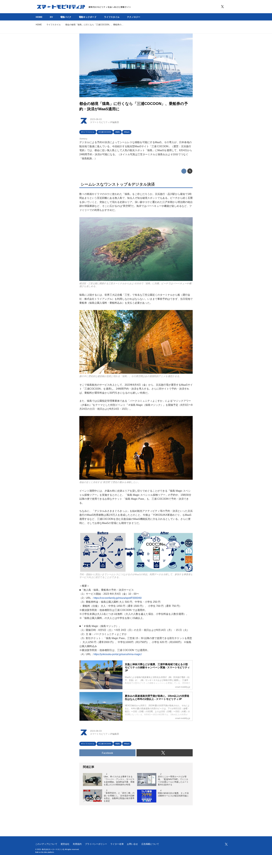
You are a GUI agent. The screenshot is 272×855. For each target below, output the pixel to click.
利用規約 (77, 844)
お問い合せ (132, 844)
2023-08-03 (96, 119)
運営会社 (65, 844)
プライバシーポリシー (96, 844)
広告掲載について (150, 844)
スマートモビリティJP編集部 (104, 122)
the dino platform (47, 852)
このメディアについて (46, 844)
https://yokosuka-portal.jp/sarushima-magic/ (118, 654)
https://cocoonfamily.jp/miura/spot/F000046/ (118, 598)
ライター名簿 (117, 844)
